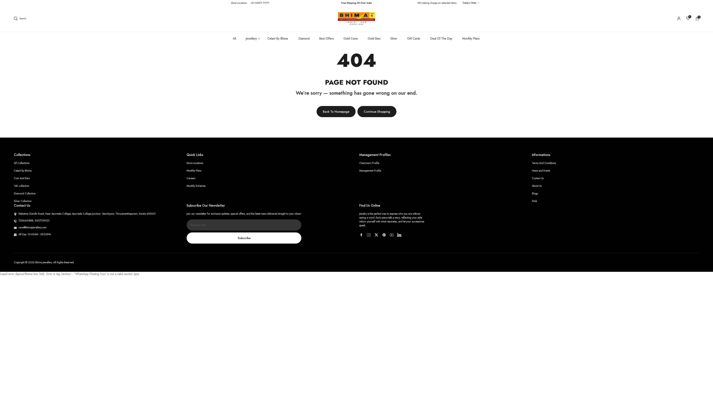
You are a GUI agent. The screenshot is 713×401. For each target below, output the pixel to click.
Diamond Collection (25, 193)
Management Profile (370, 170)
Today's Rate (469, 2)
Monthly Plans (194, 170)
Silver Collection (23, 201)
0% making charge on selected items (436, 3)
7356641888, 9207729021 (34, 220)
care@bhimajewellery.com (33, 227)
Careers (191, 178)
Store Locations (239, 3)
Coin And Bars (22, 178)
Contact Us (538, 178)
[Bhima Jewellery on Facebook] (361, 235)
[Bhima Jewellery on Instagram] (369, 235)
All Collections (21, 163)
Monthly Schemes (196, 186)
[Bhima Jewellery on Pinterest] (384, 235)
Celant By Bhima (23, 170)
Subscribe (244, 238)
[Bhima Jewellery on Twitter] (376, 235)
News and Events (541, 170)
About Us (537, 186)
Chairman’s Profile (369, 163)
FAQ (534, 201)
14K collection (21, 186)
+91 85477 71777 (259, 3)
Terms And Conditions (544, 163)
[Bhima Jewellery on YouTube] (392, 235)
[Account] (679, 18)
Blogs (535, 193)
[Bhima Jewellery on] (399, 235)
